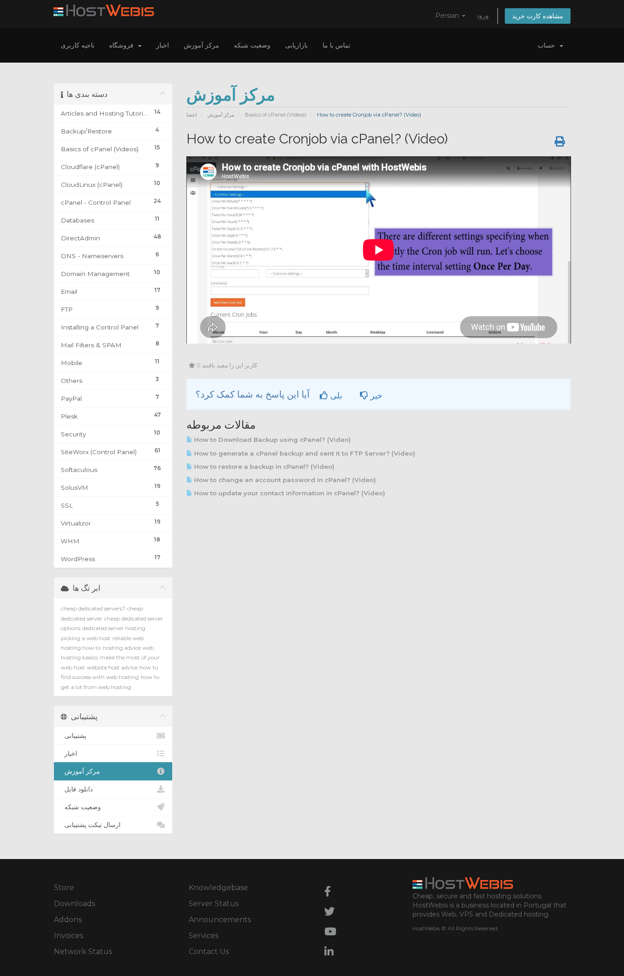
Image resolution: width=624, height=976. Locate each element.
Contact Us (209, 951)
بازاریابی (296, 45)
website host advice (112, 667)
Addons (68, 919)
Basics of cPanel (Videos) (276, 114)
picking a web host (86, 638)
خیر (375, 395)
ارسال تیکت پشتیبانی (91, 824)
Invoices (68, 935)
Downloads (74, 903)
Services (203, 935)
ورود (482, 15)
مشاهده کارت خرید (537, 16)
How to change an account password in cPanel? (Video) (284, 479)
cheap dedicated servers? (93, 608)
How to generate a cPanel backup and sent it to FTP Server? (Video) (303, 453)
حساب (548, 45)
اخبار (162, 45)
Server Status (213, 903)
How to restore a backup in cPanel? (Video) (263, 466)
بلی (335, 395)
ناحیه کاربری (78, 45)
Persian (448, 15)
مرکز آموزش (201, 45)
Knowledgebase (218, 887)
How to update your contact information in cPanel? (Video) (288, 493)
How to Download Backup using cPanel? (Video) (271, 439)
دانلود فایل (77, 789)
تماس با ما (336, 45)
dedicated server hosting (113, 628)
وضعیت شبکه (252, 45)
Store (64, 887)
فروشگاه (123, 45)
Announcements (220, 919)
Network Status (83, 951)
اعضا (191, 114)
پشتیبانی (73, 735)
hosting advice (122, 647)
